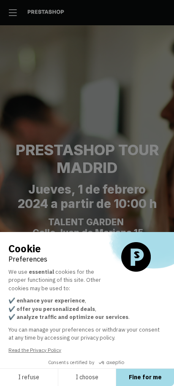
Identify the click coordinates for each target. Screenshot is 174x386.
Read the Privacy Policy (34, 350)
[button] (12, 12)
